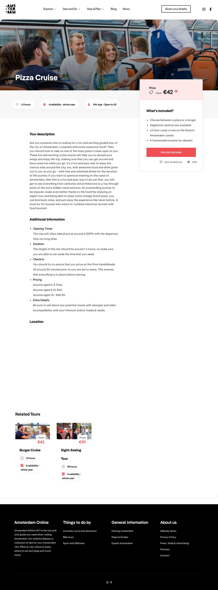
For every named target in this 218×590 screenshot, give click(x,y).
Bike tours (68, 537)
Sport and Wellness (74, 543)
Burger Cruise (30, 450)
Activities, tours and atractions (80, 530)
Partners (165, 549)
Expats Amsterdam (122, 543)
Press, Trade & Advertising (174, 543)
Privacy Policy (168, 537)
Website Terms (168, 530)
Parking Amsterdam (122, 530)
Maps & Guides (120, 537)
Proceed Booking (171, 152)
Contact (164, 555)
